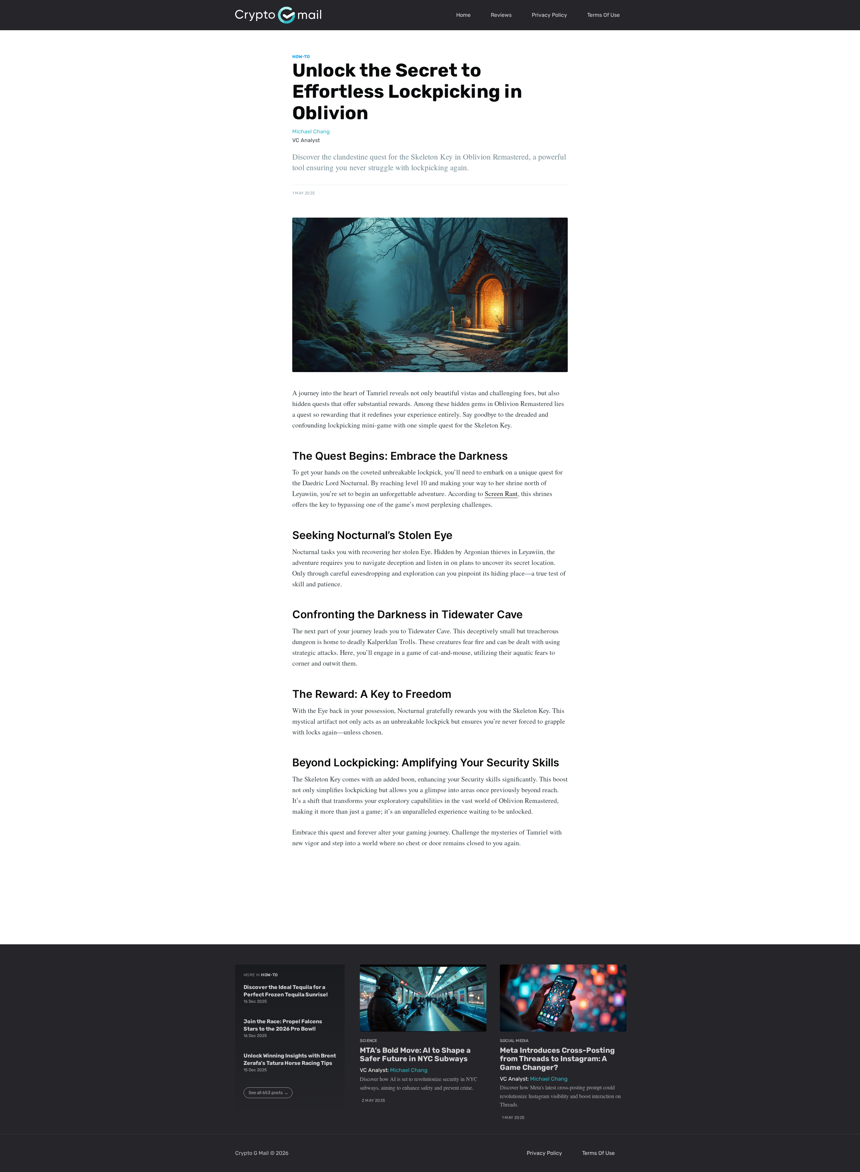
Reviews (501, 15)
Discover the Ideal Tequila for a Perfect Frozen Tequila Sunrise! (286, 991)
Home (463, 15)
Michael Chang (311, 131)
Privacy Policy (549, 15)
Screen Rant (501, 493)
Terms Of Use (603, 15)
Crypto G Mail (252, 1153)
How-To (301, 56)
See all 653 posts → (268, 1092)
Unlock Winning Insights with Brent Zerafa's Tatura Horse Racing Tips (290, 1059)
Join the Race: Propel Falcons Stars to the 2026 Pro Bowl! (283, 1025)
